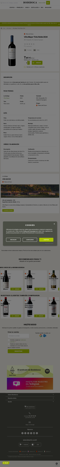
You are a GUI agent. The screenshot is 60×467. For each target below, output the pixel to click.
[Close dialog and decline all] (54, 224)
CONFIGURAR (30, 239)
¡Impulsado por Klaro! (49, 243)
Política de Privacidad (29, 231)
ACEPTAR (46, 239)
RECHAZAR (13, 239)
